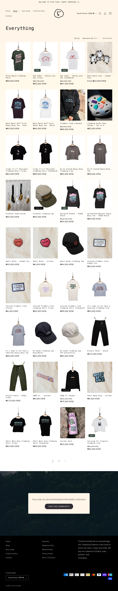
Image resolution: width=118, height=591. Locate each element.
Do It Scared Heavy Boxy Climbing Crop (71, 170)
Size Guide (10, 549)
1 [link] (52, 461)
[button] (16, 11)
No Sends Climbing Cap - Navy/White (44, 352)
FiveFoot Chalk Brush (16, 214)
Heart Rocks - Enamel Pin (18, 261)
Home (8, 541)
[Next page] (65, 460)
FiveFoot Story (11, 553)
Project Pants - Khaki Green (16, 396)
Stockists (45, 541)
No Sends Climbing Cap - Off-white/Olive (71, 352)
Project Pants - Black (97, 351)
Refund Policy (47, 549)
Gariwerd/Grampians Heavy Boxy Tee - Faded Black (99, 215)
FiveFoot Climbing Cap (43, 214)
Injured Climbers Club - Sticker (17, 307)
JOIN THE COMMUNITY (59, 506)
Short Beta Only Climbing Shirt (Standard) (45, 442)
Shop (8, 545)
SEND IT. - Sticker (42, 395)
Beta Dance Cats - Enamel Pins (99, 77)
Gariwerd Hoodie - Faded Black (71, 215)
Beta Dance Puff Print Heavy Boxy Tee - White (44, 124)
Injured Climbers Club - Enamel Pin (98, 262)
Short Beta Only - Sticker (99, 395)
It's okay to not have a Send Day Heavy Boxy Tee (17, 352)
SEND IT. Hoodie (67, 395)
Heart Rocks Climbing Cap (72, 261)
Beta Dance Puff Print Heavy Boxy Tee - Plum (16, 124)
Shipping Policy (48, 545)
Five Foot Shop (16, 585)
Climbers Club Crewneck (71, 123)
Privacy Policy (47, 553)
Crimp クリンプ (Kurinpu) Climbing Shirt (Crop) (17, 170)
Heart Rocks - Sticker (43, 261)
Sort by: (77, 38)
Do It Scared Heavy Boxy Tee (98, 170)
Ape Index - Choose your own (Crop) (44, 77)
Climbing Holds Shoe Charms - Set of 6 (96, 124)
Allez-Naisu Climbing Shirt (16, 77)
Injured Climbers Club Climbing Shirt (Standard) (72, 307)
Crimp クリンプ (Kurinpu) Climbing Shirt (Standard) (45, 170)
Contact (9, 558)
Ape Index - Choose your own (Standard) (71, 77)
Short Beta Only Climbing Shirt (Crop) (18, 442)
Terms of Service (48, 558)
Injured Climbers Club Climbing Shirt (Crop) (43, 307)
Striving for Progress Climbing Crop (97, 442)
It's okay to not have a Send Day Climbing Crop (98, 307)
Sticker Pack (66, 441)
